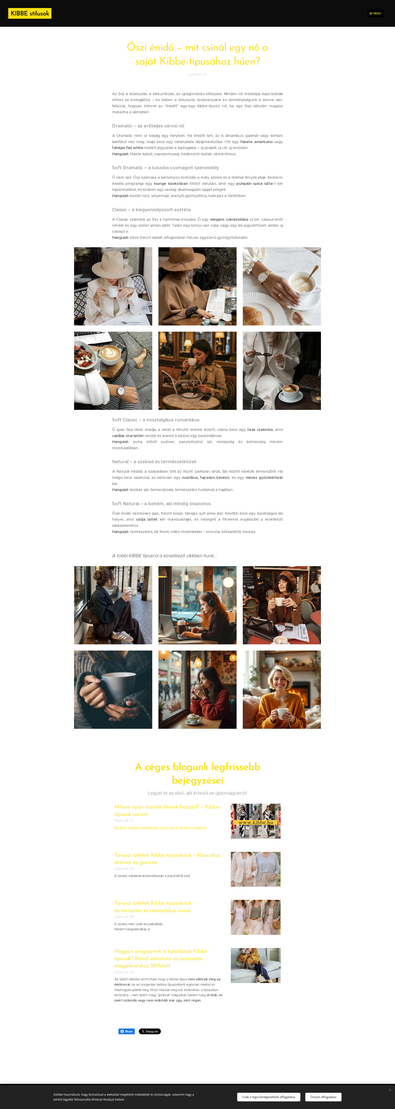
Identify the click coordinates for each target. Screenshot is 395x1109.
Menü (377, 13)
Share (129, 1031)
